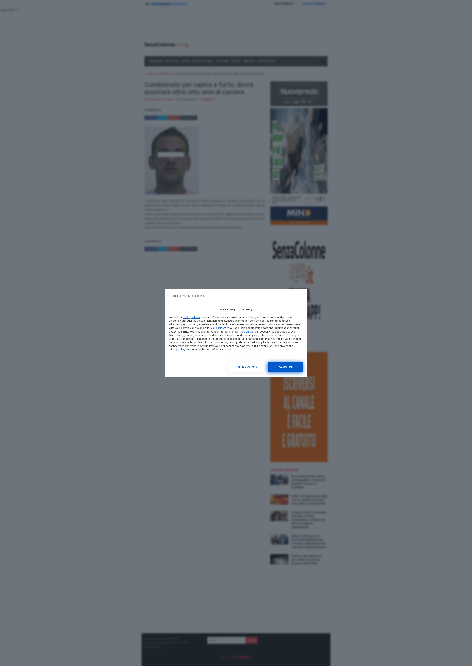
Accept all (286, 366)
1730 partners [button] (191, 317)
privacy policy (177, 349)
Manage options (246, 366)
